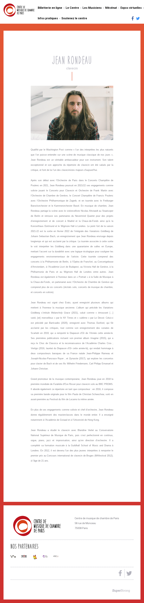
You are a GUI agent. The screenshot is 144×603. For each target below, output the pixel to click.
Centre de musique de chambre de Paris (27, 10)
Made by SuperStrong (121, 590)
